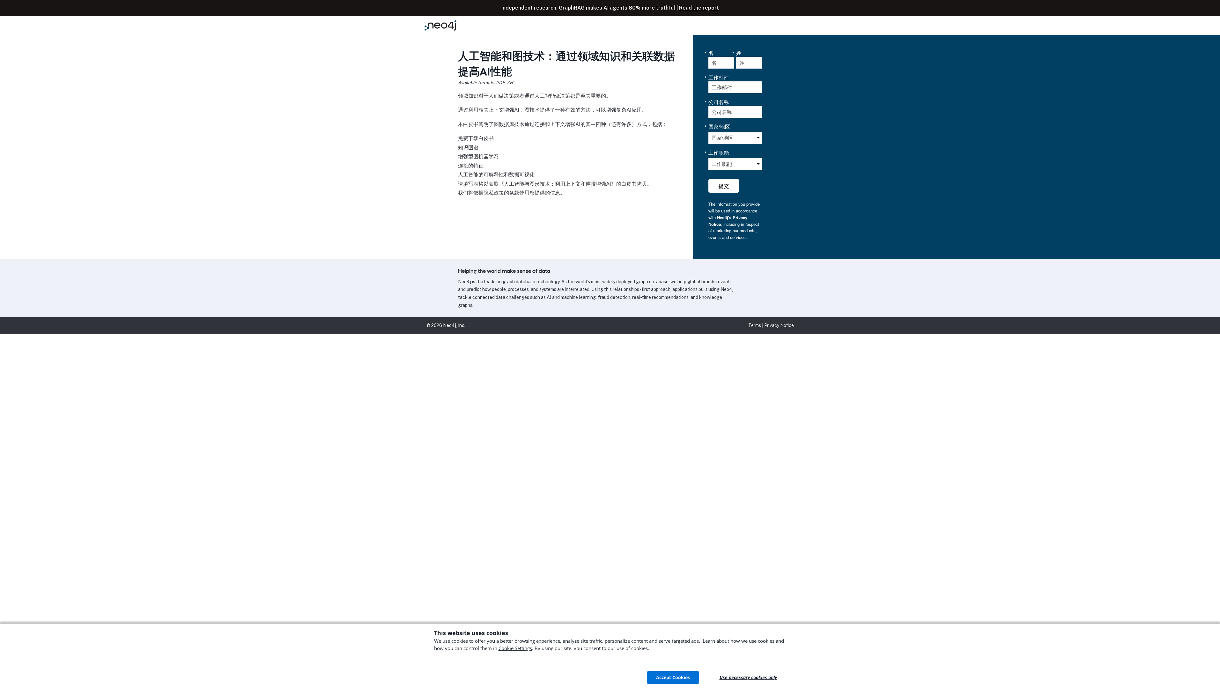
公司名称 (718, 102)
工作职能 (718, 153)
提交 (724, 185)
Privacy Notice (779, 325)
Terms (754, 325)
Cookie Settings (515, 648)
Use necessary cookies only (748, 677)
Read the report (699, 8)
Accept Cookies (673, 677)
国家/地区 (719, 126)
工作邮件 (718, 77)
